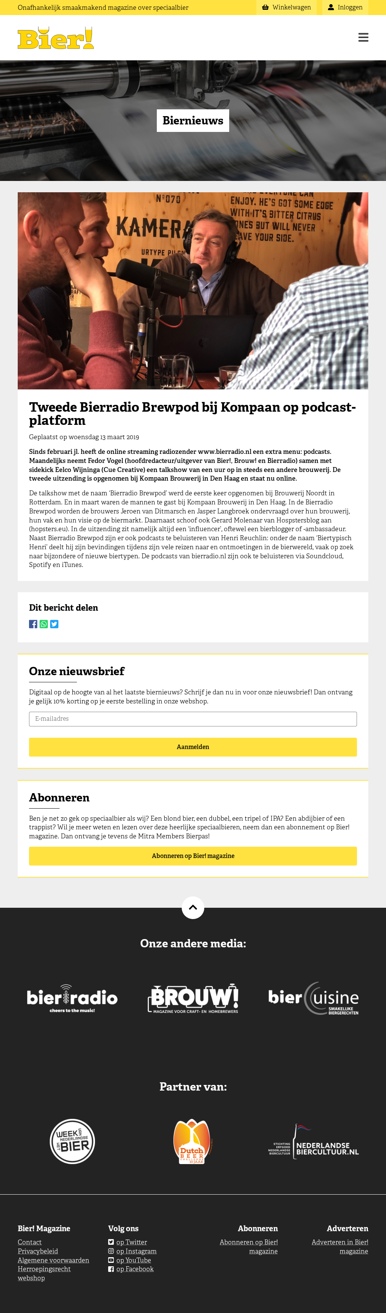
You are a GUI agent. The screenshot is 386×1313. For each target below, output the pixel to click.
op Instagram (136, 1251)
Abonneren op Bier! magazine (193, 856)
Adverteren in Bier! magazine (340, 1246)
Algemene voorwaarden (53, 1260)
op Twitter (131, 1242)
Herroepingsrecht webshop (44, 1273)
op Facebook (135, 1269)
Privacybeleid (38, 1251)
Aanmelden (193, 747)
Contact (30, 1242)
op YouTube (133, 1260)
